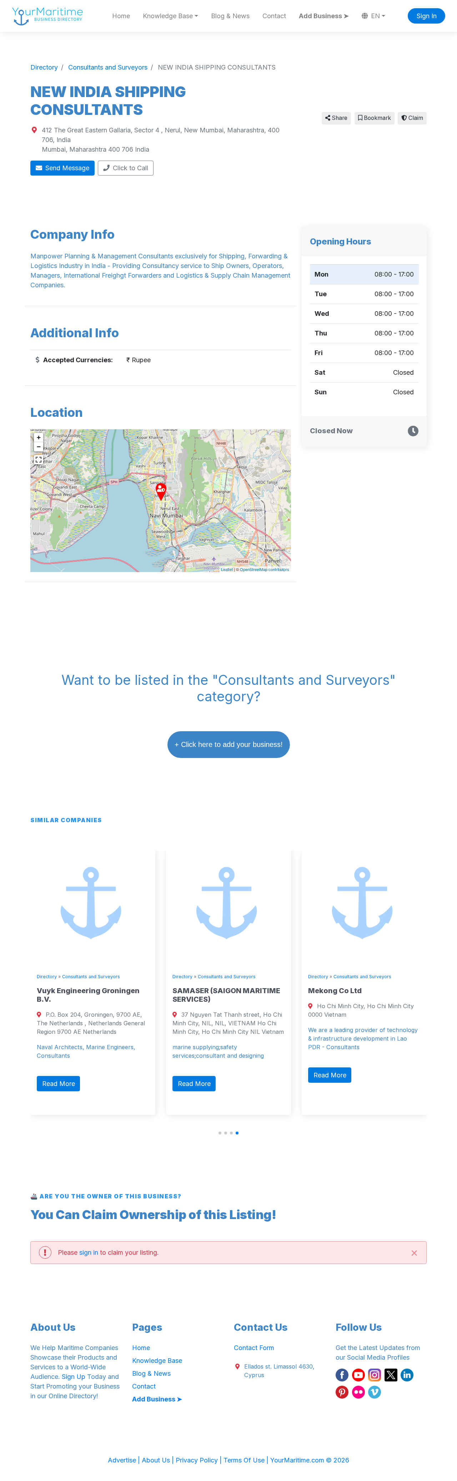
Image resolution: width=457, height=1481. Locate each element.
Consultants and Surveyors (91, 976)
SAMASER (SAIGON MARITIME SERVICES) (226, 995)
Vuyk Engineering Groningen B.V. (88, 995)
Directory (47, 976)
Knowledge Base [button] (168, 16)
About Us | (159, 1460)
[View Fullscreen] (38, 459)
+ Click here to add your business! (229, 744)
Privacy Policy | (200, 1460)
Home (121, 16)
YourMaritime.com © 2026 (309, 1460)
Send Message (66, 168)
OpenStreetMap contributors (264, 569)
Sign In (427, 16)
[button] (220, 1133)
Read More (58, 1083)
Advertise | (125, 1460)
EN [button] (374, 16)
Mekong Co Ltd (335, 990)
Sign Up (73, 1376)
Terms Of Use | (247, 1460)
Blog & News (230, 16)
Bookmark (376, 118)
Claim (415, 118)
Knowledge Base (157, 1360)
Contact (274, 16)
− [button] (39, 446)
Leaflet (227, 569)
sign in (88, 1252)
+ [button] (39, 437)
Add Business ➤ (324, 16)
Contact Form (254, 1347)
